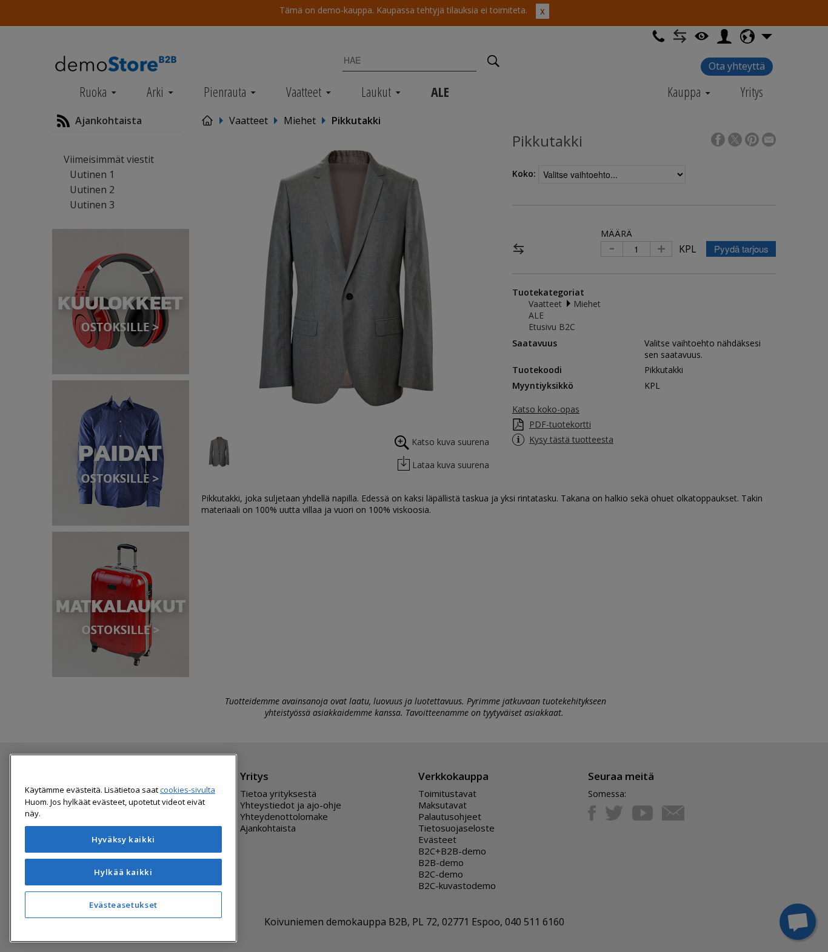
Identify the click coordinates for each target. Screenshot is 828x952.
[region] (123, 848)
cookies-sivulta (187, 789)
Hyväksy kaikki (123, 839)
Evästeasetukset (123, 904)
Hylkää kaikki (123, 872)
